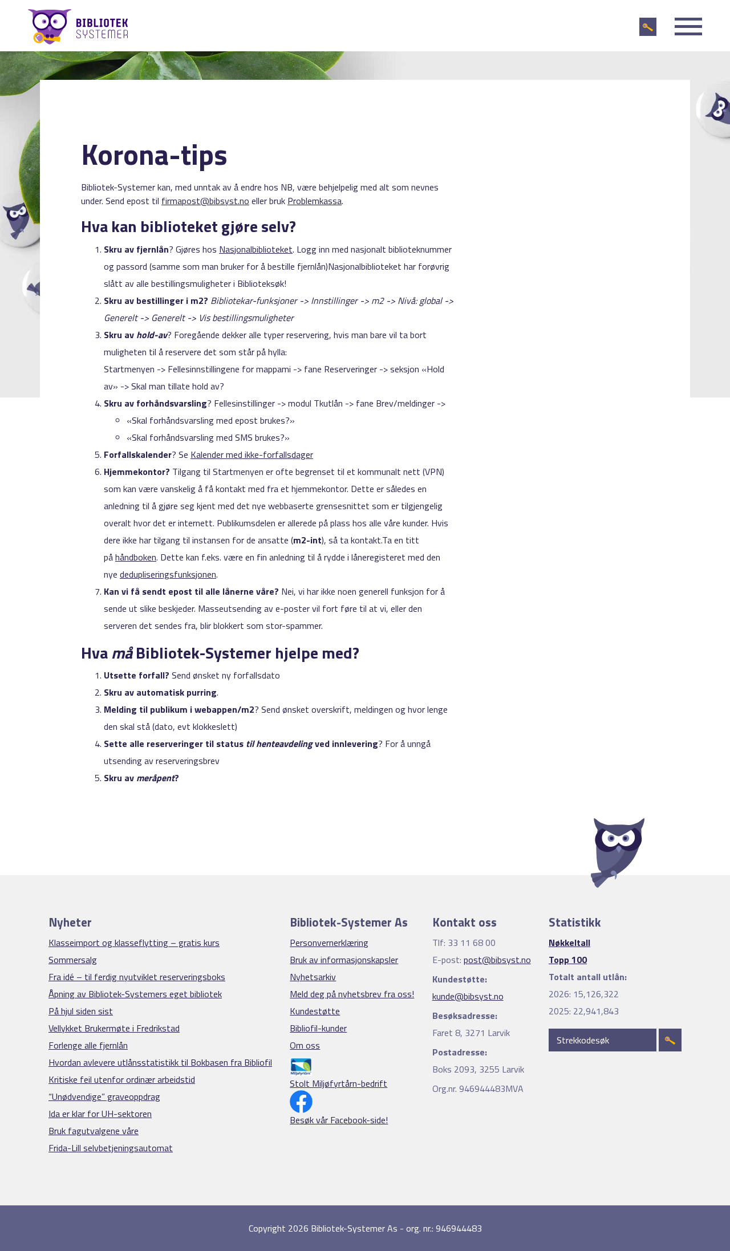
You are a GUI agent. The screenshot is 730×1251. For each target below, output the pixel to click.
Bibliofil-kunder (318, 1028)
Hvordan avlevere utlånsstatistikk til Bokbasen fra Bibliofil (160, 1062)
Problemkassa (314, 201)
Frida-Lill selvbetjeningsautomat (110, 1148)
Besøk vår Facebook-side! (339, 1120)
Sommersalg (72, 959)
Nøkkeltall (569, 942)
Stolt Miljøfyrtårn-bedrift (338, 1083)
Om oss (305, 1045)
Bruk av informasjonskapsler (344, 959)
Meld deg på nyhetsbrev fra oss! (352, 994)
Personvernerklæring (329, 942)
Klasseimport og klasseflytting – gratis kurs (134, 942)
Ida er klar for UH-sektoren (100, 1113)
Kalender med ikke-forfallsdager (251, 454)
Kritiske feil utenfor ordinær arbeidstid (121, 1079)
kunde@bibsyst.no (468, 996)
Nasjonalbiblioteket (256, 249)
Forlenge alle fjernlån (88, 1045)
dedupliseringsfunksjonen (168, 574)
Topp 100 (568, 959)
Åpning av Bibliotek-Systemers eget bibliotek (135, 994)
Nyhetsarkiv (313, 977)
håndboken (135, 557)
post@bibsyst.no (497, 959)
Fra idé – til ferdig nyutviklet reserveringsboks (136, 977)
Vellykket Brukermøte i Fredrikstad (114, 1028)
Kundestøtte (315, 1011)
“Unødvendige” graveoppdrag (104, 1096)
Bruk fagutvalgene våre (93, 1131)
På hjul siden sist (80, 1011)
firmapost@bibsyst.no (205, 201)
